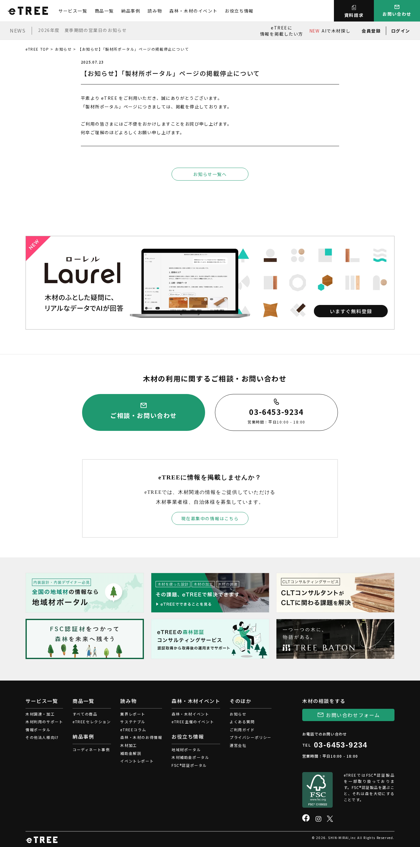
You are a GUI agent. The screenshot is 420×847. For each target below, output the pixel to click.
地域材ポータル (186, 749)
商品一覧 (104, 11)
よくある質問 (242, 721)
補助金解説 (130, 753)
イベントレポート (137, 760)
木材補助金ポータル (190, 757)
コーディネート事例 (91, 749)
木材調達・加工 (40, 713)
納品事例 (130, 11)
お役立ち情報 (239, 11)
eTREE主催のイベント (193, 721)
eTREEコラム (133, 729)
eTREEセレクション (92, 721)
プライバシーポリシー (250, 737)
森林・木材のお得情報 (141, 737)
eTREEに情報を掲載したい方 (281, 31)
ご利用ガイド (242, 729)
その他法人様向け (42, 737)
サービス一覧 (72, 11)
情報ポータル (38, 729)
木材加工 (128, 745)
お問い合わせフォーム (353, 715)
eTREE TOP (37, 49)
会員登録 (371, 31)
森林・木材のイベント (193, 11)
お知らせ (63, 49)
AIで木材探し (330, 31)
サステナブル (132, 721)
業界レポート (132, 713)
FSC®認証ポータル (189, 765)
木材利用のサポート (44, 721)
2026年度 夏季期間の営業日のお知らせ (82, 30)
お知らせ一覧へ (210, 174)
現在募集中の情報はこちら (210, 518)
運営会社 (238, 745)
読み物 (155, 11)
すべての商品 (85, 713)
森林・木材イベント (190, 713)
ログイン (400, 31)
